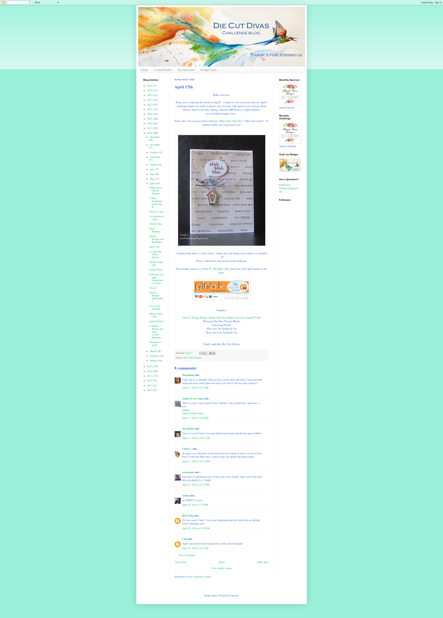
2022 (150, 104)
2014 (150, 371)
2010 (150, 390)
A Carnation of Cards (156, 218)
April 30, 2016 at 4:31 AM (195, 548)
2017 (150, 128)
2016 (185, 357)
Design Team (208, 69)
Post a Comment (187, 555)
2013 (150, 375)
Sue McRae (188, 428)
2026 (150, 85)
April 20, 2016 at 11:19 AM (196, 528)
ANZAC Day (155, 223)
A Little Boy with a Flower (155, 254)
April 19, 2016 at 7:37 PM (195, 504)
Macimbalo (188, 375)
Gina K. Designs (212, 268)
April (153, 183)
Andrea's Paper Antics (193, 413)
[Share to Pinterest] (214, 353)
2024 (150, 95)
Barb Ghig (187, 515)
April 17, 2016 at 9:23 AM (195, 387)
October (154, 152)
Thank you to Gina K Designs (155, 190)
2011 (150, 385)
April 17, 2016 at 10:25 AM (196, 461)
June (152, 174)
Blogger (235, 595)
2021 (150, 109)
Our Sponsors (186, 69)
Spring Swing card (156, 263)
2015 (150, 366)
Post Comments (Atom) (199, 576)
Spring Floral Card (155, 315)
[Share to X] (207, 353)
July (152, 169)
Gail (184, 539)
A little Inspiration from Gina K (155, 202)
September (155, 157)
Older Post (262, 562)
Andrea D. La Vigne (192, 398)
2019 (150, 118)
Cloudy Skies (155, 269)
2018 (150, 123)
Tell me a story (156, 211)
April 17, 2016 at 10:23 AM (196, 438)
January (154, 360)
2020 (150, 114)
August (153, 164)
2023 (150, 100)
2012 (150, 380)
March (153, 351)
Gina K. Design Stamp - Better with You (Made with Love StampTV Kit (221, 317)
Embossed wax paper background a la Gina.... (156, 279)
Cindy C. (187, 448)
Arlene (185, 495)
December (155, 137)
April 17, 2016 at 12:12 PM (195, 484)
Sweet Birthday (154, 230)
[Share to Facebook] (211, 353)
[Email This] (201, 353)
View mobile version (221, 568)
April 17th (154, 246)
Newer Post (181, 562)
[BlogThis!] (204, 353)
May (152, 178)
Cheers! (153, 287)
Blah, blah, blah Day (231, 121)
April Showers (156, 321)
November (155, 144)
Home (144, 69)
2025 (150, 90)
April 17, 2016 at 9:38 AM (195, 417)
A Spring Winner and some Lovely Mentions (156, 331)
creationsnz (188, 472)
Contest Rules (163, 69)
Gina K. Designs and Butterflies (156, 239)
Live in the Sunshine (155, 307)
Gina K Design (194, 357)
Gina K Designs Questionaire (156, 297)
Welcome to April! (155, 343)
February (154, 355)
